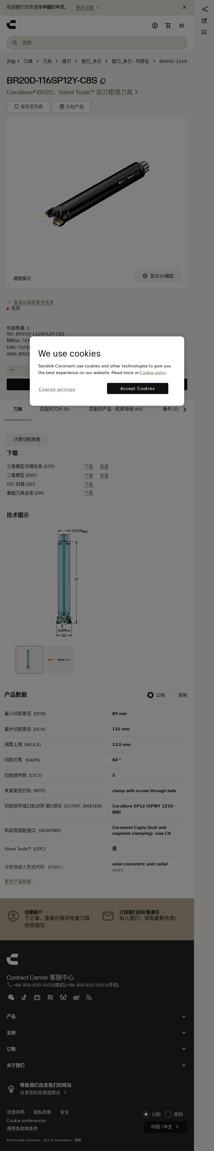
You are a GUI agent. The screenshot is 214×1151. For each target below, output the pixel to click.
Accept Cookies (137, 388)
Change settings (57, 389)
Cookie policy (153, 373)
